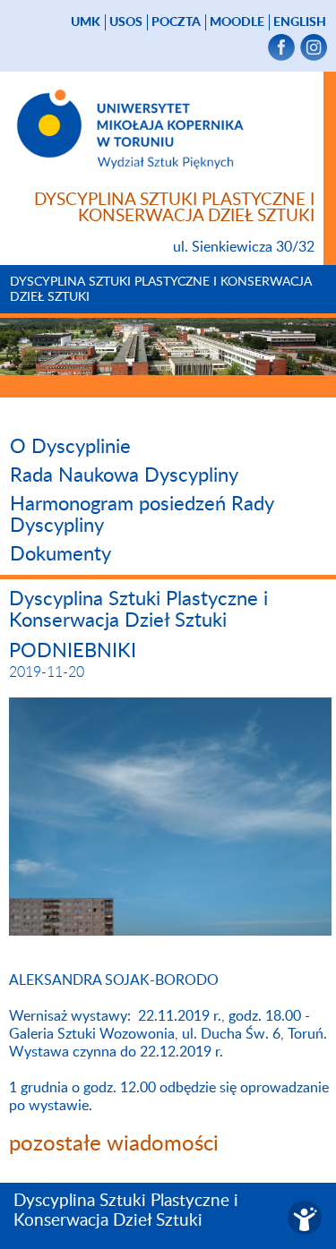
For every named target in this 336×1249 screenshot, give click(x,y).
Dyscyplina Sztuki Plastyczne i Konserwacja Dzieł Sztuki (161, 290)
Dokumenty (60, 554)
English (299, 22)
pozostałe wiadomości (114, 1144)
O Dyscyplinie (70, 447)
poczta (176, 22)
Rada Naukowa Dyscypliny (124, 475)
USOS (125, 22)
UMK (85, 22)
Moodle (237, 22)
